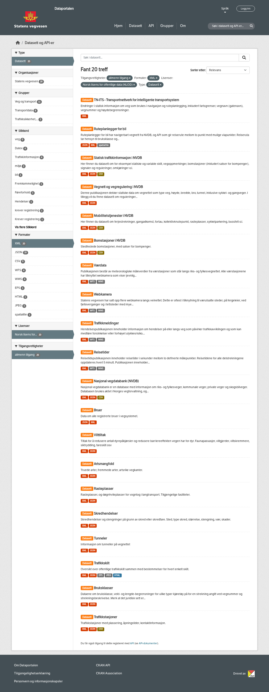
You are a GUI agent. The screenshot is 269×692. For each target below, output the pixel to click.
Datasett (135, 26)
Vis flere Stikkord (25, 227)
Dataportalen (64, 9)
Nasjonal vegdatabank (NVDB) (116, 381)
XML (84, 116)
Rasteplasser (103, 489)
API (151, 26)
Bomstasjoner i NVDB (109, 240)
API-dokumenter (148, 643)
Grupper (167, 26)
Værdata (100, 265)
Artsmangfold (104, 464)
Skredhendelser (106, 513)
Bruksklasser (103, 588)
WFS (92, 281)
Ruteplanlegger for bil (110, 129)
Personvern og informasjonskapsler (38, 681)
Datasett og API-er (39, 43)
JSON (84, 145)
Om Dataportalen (26, 665)
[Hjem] (18, 43)
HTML (117, 575)
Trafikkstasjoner (105, 617)
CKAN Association (109, 673)
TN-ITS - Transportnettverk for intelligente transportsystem (136, 100)
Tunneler (100, 538)
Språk (225, 8)
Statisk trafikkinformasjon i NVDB (118, 158)
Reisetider (101, 352)
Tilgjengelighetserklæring (32, 673)
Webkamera (103, 294)
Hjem (118, 26)
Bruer (98, 410)
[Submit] (244, 57)
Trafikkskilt (101, 563)
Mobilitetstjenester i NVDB (113, 216)
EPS (101, 575)
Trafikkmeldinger (106, 323)
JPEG (108, 575)
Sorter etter (197, 70)
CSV (101, 174)
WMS (100, 281)
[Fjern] (130, 78)
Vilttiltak (100, 435)
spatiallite (104, 145)
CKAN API (103, 665)
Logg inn (246, 8)
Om (183, 26)
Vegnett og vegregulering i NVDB (118, 187)
